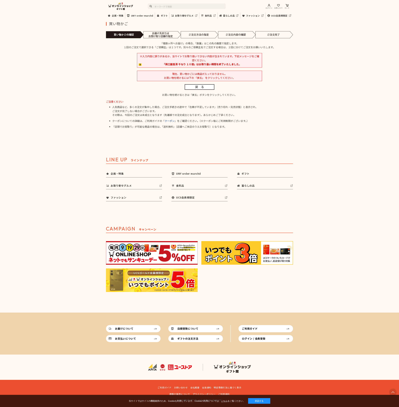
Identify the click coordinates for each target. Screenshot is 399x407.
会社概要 (195, 387)
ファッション (253, 15)
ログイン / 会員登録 (253, 338)
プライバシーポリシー (204, 394)
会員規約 (206, 387)
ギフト (164, 15)
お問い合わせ (181, 387)
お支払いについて (125, 338)
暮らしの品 (229, 15)
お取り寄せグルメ (184, 15)
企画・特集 (117, 15)
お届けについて (124, 328)
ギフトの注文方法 (187, 338)
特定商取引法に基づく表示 (227, 387)
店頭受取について (187, 328)
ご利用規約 (224, 394)
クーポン (170, 121)
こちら (224, 401)
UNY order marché (142, 15)
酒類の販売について (179, 394)
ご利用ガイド (250, 328)
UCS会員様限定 (279, 15)
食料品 (208, 15)
